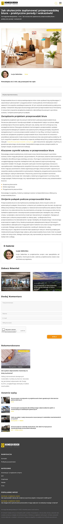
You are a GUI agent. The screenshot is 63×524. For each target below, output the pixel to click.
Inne (26, 74)
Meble (3, 482)
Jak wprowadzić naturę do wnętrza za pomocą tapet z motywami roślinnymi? (26, 498)
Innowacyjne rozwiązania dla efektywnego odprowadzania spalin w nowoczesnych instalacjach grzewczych (33, 408)
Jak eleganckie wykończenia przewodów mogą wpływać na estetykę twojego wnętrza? (29, 503)
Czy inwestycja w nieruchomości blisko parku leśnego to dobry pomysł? (45, 287)
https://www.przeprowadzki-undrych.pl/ (20, 142)
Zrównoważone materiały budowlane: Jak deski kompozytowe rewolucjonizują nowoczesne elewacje (31, 427)
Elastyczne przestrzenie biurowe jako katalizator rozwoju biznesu (15, 288)
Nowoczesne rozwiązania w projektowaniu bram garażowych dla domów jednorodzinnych (34, 399)
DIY (2, 476)
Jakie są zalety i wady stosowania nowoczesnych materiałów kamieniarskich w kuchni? (36, 418)
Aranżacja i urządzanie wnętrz (11, 472)
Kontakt (4, 458)
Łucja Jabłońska (16, 74)
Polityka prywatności (8, 462)
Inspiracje (4, 479)
